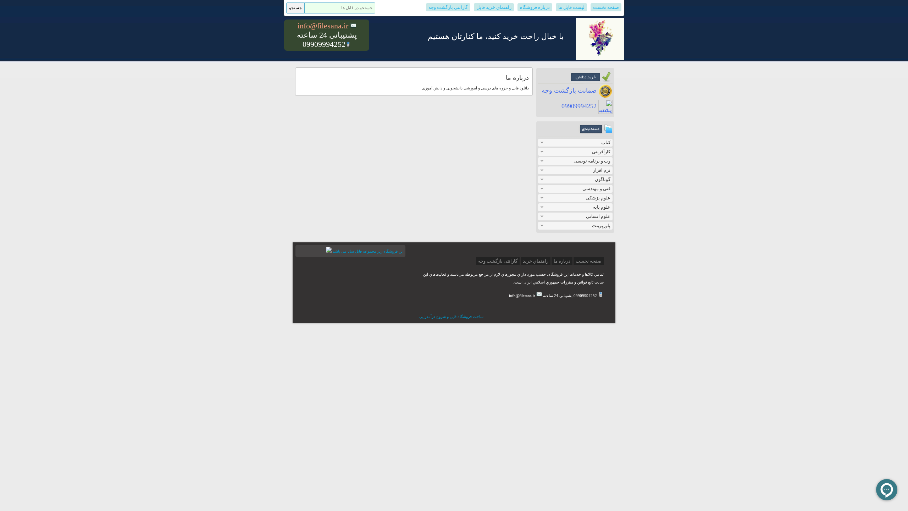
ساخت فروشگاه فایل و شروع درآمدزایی (451, 316)
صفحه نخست (606, 7)
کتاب (605, 142)
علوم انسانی (598, 216)
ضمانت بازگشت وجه (570, 90)
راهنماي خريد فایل (493, 7)
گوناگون (602, 179)
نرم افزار (601, 170)
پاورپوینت (601, 225)
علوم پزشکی (598, 197)
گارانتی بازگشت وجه (448, 7)
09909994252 (579, 106)
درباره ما (562, 261)
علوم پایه (601, 207)
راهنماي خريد (535, 261)
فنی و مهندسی (596, 188)
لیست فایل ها (571, 7)
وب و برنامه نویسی (592, 161)
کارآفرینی (601, 151)
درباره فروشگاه (535, 7)
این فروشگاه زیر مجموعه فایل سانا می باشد (368, 251)
